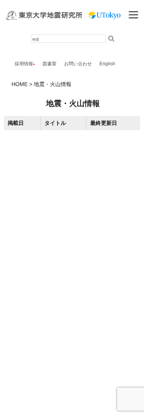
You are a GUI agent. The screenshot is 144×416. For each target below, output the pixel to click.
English (107, 63)
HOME (20, 84)
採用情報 (24, 63)
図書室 (49, 63)
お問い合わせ (78, 63)
